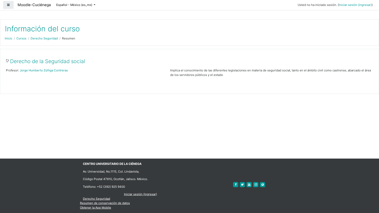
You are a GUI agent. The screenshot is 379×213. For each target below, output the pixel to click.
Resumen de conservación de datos (105, 203)
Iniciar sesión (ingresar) (355, 5)
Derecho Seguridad (44, 38)
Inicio (8, 38)
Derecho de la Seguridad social (47, 61)
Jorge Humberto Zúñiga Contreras (44, 70)
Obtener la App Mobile (95, 207)
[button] (370, 193)
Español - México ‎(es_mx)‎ (74, 5)
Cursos (21, 38)
